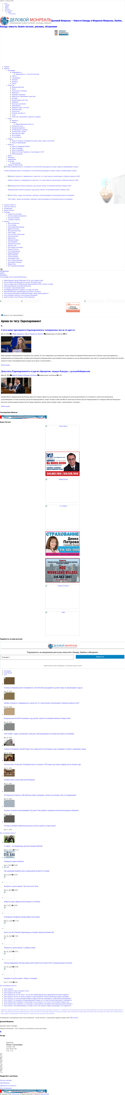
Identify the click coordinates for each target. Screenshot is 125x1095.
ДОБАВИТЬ (3, 275)
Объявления (8, 208)
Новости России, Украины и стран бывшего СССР (28, 152)
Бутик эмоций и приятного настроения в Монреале (20, 295)
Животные (15, 93)
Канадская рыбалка (18, 128)
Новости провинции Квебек (21, 146)
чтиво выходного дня (13, 1013)
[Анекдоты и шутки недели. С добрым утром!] (9, 944)
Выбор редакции (17, 154)
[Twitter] (4, 1032)
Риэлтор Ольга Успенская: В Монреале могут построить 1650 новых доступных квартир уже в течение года (42, 764)
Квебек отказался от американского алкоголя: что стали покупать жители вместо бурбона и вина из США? (43, 180)
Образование (16, 106)
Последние (7, 671)
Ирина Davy (11, 238)
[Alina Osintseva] (73, 307)
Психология (15, 111)
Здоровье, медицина (18, 94)
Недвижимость (17, 72)
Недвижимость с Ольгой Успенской (27, 74)
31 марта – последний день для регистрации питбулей (23, 846)
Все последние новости (8, 833)
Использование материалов (17, 216)
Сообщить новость (14, 220)
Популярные (8, 673)
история (101, 1010)
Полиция (26, 1010)
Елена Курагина (13, 257)
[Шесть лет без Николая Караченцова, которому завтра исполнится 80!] (9, 928)
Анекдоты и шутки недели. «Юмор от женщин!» (20, 978)
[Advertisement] (62, 50)
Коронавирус (37, 1010)
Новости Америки (17, 150)
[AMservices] (52, 307)
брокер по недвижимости (92, 1010)
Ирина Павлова (13, 255)
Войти (9, 12)
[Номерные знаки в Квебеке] (9, 858)
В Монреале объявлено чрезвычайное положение (22, 917)
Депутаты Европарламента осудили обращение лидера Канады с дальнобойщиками (45, 371)
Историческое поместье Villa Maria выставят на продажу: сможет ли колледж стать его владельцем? (40, 795)
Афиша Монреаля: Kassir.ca (25, 124)
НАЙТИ (2, 273)
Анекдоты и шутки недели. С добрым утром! (19, 948)
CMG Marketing (4, 1083)
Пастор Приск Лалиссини (16, 234)
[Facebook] (2, 1032)
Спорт (14, 115)
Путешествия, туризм (19, 132)
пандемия (6, 1013)
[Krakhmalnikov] (94, 307)
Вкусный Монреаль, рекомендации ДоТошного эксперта (22, 291)
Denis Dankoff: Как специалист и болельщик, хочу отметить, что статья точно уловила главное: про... (37, 1002)
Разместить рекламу (15, 214)
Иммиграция (12, 159)
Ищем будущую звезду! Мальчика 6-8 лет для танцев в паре (23, 280)
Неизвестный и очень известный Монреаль (19, 780)
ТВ (122, 1010)
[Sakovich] (31, 307)
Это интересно (16, 137)
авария (32, 1013)
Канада (14, 1010)
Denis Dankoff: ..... (9, 989)
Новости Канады (17, 148)
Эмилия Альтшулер (14, 244)
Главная (6, 67)
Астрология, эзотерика (19, 91)
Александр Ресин (13, 258)
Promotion (21, 1013)
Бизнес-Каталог (9, 210)
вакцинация (83, 1010)
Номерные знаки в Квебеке (14, 861)
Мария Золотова (13, 229)
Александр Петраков (14, 262)
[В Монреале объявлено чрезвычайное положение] (9, 913)
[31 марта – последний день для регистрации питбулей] (9, 842)
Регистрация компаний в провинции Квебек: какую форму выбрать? (26, 293)
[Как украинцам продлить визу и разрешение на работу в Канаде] (6, 867)
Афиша (14, 122)
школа (61, 1011)
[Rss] (0, 1032)
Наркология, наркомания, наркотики (23, 96)
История (14, 98)
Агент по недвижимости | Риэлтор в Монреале (68, 1010)
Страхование (16, 78)
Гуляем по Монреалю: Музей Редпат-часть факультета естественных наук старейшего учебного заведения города (45, 749)
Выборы (91, 1011)
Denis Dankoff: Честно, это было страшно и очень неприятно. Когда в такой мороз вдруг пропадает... (37, 996)
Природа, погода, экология (20, 107)
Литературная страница (19, 130)
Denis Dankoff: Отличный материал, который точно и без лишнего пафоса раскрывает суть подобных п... (38, 1006)
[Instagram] (5, 1032)
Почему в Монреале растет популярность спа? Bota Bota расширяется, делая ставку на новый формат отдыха (40, 171)
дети (88, 1011)
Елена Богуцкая (13, 236)
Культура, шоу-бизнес (19, 104)
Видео (10, 156)
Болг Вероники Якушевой (16, 266)
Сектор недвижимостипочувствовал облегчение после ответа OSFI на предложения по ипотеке (38, 963)
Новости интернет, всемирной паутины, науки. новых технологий (33, 141)
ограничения (51, 1013)
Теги (5, 675)
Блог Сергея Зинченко (15, 260)
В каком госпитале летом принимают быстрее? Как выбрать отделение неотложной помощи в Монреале (41, 810)
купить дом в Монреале (109, 1010)
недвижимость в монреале (52, 1010)
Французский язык (18, 87)
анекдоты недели (83, 1011)
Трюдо (115, 1010)
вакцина (2, 1011)
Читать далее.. (5, 365)
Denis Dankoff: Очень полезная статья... (17, 991)
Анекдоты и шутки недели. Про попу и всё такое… (21, 886)
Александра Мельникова (16, 227)
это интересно (31, 1010)
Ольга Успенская (32, 1011)
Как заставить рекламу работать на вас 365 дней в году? (23, 282)
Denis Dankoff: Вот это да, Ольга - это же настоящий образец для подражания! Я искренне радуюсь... (37, 995)
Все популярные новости (8, 986)
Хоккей (46, 1013)
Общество (11, 85)
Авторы (6, 221)
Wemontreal (15, 1094)
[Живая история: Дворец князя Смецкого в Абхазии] (9, 898)
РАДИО (6, 6)
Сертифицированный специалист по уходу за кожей (21, 290)
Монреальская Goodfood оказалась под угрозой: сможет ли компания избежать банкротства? (39, 190)
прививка (119, 1010)
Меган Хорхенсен (13, 223)
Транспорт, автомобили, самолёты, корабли (26, 117)
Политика (11, 161)
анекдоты (65, 1011)
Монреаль (10, 1010)
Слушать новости (9, 205)
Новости (6, 69)
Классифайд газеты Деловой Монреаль (13, 277)
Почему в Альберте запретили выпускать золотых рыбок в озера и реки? (30, 826)
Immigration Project (75, 1011)
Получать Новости (10, 207)
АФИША (7, 8)
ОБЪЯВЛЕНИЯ (4, 271)
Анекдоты (15, 120)
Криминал (15, 102)
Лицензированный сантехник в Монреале (17, 286)
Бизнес (14, 83)
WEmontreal (74, 1018)
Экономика (11, 70)
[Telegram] (7, 1032)
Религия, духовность (18, 113)
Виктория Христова (14, 231)
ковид (95, 1011)
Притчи (112, 1011)
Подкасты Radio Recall (15, 165)
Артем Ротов (12, 245)
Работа (14, 76)
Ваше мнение (16, 163)
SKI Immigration (106, 1011)
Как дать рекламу (14, 218)
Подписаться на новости (8, 1086)
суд (98, 1010)
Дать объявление (6, 1088)
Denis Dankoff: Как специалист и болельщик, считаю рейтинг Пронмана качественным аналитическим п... (38, 1004)
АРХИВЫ (7, 5)
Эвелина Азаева (13, 240)
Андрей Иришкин (13, 253)
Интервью (11, 157)
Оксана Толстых (13, 249)
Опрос (14, 89)
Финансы (15, 82)
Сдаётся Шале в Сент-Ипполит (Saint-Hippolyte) (19, 297)
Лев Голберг (12, 232)
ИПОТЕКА (116, 1011)
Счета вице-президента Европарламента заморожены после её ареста (38, 330)
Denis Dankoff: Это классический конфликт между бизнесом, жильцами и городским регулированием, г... (38, 998)
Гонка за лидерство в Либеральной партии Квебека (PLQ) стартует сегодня (28, 284)
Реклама (14, 80)
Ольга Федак (12, 225)
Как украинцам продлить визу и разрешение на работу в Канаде (26, 871)
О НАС (5, 3)
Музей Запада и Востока (20, 100)
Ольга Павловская (14, 251)
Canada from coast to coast (39, 1013)
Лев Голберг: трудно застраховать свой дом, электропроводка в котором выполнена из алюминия (40, 199)
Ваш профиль (8, 11)
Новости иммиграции (19, 143)
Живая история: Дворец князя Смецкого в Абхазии (22, 902)
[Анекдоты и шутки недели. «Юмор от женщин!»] (9, 974)
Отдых (10, 119)
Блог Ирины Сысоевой (15, 247)
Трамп (69, 1011)
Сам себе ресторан (18, 133)
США (80, 1010)
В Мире (10, 139)
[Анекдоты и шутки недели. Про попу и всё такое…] (9, 882)
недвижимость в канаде (54, 1011)
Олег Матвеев (12, 242)
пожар (6, 1011)
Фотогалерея (16, 135)
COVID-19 (18, 1010)
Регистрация (12, 14)
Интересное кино (17, 126)
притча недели (100, 1011)
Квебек (21, 1010)
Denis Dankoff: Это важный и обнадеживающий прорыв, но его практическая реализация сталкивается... (38, 1000)
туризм (2, 1013)
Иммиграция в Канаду (13, 1011)
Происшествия (16, 109)
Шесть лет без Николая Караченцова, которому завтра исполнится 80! (29, 932)
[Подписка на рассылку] (1, 326)
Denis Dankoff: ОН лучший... (12, 993)
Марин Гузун (12, 264)
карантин (121, 1011)
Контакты (7, 9)
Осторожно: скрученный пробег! (14, 288)
